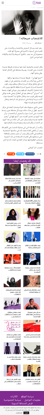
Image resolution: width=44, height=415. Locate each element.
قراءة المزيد (19, 413)
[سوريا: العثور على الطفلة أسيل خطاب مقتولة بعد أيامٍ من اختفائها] (12, 237)
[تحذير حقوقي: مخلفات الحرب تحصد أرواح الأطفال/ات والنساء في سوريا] (12, 304)
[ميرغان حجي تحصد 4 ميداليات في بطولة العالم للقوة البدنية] (31, 304)
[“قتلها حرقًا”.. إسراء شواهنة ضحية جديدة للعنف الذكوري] (12, 259)
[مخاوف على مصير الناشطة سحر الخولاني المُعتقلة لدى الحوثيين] (31, 170)
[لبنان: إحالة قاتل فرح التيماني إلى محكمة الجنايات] (31, 281)
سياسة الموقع (27, 396)
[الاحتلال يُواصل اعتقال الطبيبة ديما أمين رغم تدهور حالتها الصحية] (31, 214)
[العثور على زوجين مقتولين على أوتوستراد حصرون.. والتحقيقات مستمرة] (31, 370)
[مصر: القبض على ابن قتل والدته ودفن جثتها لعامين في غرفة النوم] (12, 370)
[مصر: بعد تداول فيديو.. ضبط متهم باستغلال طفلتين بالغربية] (31, 348)
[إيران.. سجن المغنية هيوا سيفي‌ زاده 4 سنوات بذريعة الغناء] (12, 214)
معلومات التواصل (32, 400)
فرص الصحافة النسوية (22, 403)
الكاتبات (14, 396)
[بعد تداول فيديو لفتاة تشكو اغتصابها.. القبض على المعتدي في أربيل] (12, 170)
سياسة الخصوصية (12, 400)
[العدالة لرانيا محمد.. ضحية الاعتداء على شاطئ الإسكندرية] (31, 259)
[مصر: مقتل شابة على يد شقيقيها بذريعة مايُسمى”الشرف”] (12, 348)
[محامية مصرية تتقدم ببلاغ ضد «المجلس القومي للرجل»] (12, 192)
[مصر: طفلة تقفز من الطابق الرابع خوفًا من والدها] (31, 237)
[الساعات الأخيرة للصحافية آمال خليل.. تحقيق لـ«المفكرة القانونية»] (12, 281)
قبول (26, 413)
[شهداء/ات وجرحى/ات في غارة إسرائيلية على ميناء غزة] (31, 326)
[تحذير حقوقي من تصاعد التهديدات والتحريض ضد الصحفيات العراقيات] (12, 326)
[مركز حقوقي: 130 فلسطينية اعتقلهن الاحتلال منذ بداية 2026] (31, 192)
